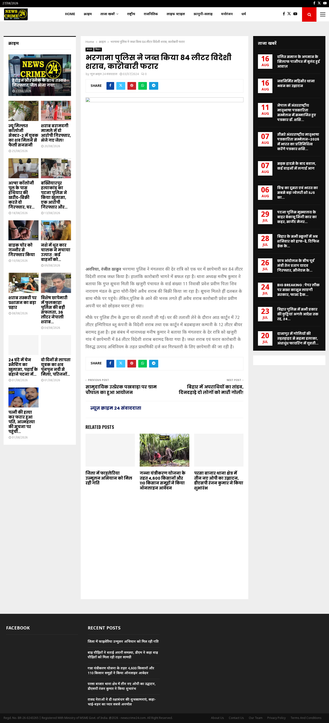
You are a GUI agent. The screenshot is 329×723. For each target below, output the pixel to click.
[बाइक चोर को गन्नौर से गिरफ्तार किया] (23, 230)
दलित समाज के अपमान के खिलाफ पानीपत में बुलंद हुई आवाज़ (298, 61)
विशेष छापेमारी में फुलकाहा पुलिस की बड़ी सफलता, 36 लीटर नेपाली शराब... (54, 310)
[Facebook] (285, 14)
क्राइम (88, 14)
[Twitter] (290, 14)
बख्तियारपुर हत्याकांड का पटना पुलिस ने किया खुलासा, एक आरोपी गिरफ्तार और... (54, 195)
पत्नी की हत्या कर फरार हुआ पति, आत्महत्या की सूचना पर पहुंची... (21, 422)
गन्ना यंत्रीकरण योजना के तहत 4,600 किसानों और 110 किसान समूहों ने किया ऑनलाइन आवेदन (162, 480)
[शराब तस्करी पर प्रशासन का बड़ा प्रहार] (23, 283)
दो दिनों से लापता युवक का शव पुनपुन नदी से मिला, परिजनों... (56, 367)
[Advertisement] (164, 228)
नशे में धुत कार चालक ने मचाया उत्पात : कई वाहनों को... (55, 252)
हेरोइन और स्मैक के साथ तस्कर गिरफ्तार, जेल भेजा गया (39, 83)
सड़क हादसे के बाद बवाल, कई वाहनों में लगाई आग (296, 166)
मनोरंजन (227, 14)
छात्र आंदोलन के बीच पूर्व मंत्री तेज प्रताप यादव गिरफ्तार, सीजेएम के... (295, 265)
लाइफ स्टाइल (176, 14)
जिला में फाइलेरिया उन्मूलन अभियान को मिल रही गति (109, 478)
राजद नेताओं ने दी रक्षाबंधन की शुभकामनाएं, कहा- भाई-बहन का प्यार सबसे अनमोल (122, 702)
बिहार (98, 49)
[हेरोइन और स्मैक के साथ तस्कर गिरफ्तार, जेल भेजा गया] (39, 75)
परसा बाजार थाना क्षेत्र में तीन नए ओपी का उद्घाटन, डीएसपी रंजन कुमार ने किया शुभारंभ (218, 480)
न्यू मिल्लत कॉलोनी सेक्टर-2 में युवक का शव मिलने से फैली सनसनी (23, 135)
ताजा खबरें (107, 14)
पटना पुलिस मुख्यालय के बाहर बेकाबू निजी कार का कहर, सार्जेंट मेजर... (297, 217)
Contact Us (236, 718)
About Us (217, 718)
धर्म (243, 14)
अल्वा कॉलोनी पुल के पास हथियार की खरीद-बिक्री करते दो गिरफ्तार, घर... (21, 195)
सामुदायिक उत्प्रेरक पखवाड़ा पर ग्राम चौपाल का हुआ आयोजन (121, 390)
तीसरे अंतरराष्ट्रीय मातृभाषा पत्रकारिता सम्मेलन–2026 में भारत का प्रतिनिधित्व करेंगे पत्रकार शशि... (298, 141)
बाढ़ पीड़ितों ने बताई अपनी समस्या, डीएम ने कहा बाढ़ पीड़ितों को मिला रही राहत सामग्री (123, 655)
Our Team (256, 718)
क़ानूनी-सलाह (203, 14)
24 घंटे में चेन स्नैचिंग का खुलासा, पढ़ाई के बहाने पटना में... (23, 367)
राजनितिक (151, 14)
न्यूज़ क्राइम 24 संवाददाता (103, 74)
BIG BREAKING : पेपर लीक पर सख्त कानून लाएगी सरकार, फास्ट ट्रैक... (298, 290)
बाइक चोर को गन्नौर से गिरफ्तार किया (21, 250)
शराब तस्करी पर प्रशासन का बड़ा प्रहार (22, 302)
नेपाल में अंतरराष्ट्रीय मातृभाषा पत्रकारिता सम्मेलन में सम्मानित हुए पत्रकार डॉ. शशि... (296, 112)
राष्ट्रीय (131, 14)
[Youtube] (296, 14)
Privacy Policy (276, 718)
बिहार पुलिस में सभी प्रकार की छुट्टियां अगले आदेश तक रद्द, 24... (297, 314)
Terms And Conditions (306, 718)
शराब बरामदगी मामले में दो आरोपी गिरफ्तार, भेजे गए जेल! (56, 133)
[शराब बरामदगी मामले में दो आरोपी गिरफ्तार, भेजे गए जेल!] (56, 111)
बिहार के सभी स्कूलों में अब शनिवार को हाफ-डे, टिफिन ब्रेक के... (298, 241)
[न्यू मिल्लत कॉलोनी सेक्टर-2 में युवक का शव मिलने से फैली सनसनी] (23, 111)
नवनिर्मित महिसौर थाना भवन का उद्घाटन (296, 83)
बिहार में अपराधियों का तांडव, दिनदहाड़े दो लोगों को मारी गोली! (211, 390)
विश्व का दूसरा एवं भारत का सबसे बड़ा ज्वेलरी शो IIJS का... (297, 192)
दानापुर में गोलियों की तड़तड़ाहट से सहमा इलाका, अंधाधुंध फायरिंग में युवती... (297, 338)
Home (70, 14)
